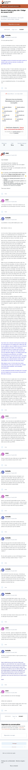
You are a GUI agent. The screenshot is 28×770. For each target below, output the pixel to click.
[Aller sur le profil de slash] (2, 200)
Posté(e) (11, 37)
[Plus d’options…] (25, 36)
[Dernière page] (26, 29)
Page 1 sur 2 (15, 29)
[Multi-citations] (2, 88)
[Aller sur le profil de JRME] (2, 154)
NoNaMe (5, 16)
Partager (14, 743)
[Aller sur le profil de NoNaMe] (2, 36)
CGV (2, 762)
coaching (16, 133)
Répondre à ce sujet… (9, 735)
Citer (6, 88)
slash (7, 200)
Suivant (21, 29)
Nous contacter (14, 765)
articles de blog (16, 131)
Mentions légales (20, 761)
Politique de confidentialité (8, 761)
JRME (7, 153)
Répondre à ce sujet (14, 24)
